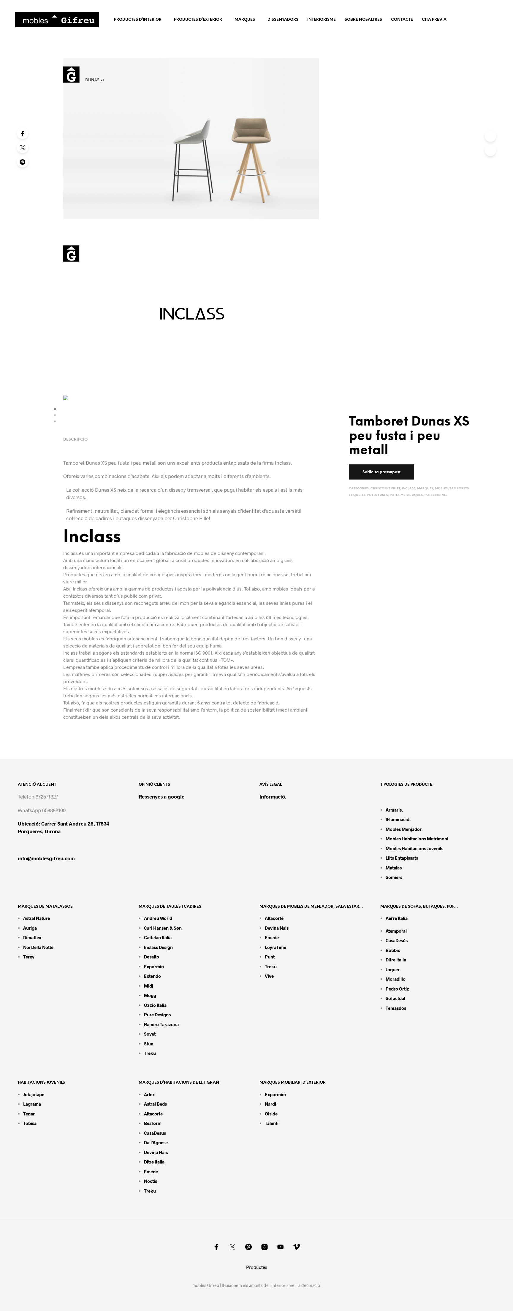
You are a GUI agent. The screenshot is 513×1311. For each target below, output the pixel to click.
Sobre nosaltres (363, 20)
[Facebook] (22, 133)
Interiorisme (321, 20)
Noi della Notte (38, 947)
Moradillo (396, 979)
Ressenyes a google (161, 796)
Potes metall (436, 495)
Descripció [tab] (75, 440)
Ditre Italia (396, 959)
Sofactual (395, 998)
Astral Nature (36, 918)
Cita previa (434, 20)
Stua (148, 1043)
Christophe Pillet (385, 488)
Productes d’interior (138, 20)
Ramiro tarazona (161, 1024)
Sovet (150, 1034)
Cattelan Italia (158, 937)
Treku (150, 1053)
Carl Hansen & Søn (163, 928)
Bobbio (393, 950)
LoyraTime (275, 947)
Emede (272, 937)
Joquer (393, 969)
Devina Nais (277, 928)
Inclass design (158, 947)
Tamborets (459, 488)
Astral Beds (155, 1104)
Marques (245, 20)
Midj (148, 985)
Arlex (149, 1094)
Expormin (154, 966)
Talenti (271, 1123)
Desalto (151, 956)
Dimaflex (32, 937)
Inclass (408, 488)
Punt (270, 956)
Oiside (271, 1113)
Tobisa (30, 1123)
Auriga (30, 928)
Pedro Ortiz (397, 988)
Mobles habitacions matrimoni (417, 838)
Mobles (441, 488)
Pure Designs (157, 1014)
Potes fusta (377, 495)
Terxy (28, 956)
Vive (269, 976)
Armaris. (395, 809)
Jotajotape (33, 1094)
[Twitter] (22, 147)
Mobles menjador (404, 829)
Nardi (270, 1104)
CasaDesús (397, 940)
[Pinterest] (22, 161)
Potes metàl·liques (406, 495)
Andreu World (158, 918)
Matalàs (394, 867)
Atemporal (396, 931)
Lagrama (32, 1104)
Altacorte (274, 918)
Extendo (152, 976)
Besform (153, 1123)
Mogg (150, 995)
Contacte (402, 20)
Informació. (272, 796)
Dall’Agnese (156, 1142)
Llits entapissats (402, 858)
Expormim (275, 1094)
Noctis (150, 1181)
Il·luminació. (398, 819)
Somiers (394, 877)
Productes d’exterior (198, 20)
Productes (256, 1267)
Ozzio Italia (155, 1005)
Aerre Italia (397, 918)
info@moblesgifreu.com (46, 858)
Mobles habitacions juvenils (414, 848)
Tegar (29, 1113)
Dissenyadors (282, 20)
